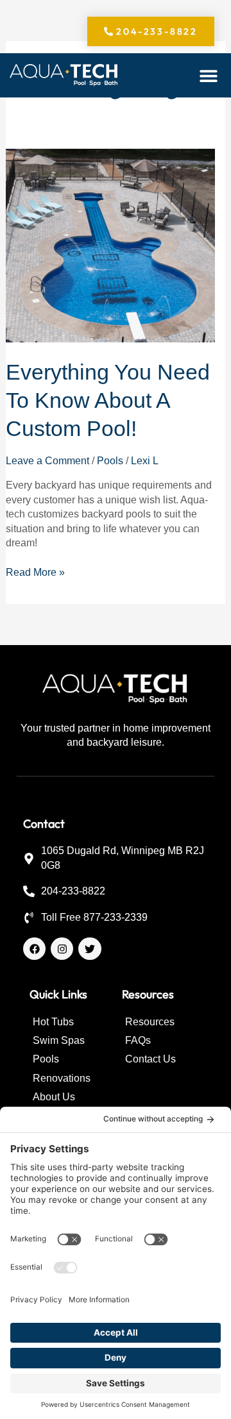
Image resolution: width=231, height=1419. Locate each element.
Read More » (35, 572)
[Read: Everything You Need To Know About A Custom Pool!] (111, 244)
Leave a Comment (47, 460)
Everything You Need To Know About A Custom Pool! (108, 400)
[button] (208, 75)
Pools (110, 460)
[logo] (64, 76)
